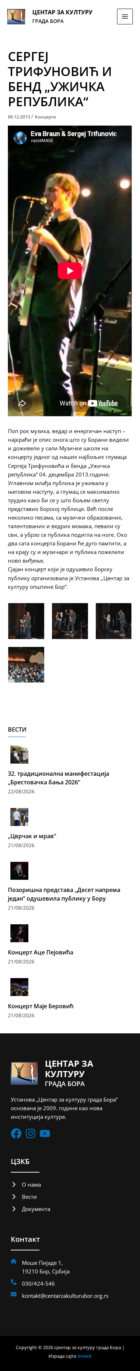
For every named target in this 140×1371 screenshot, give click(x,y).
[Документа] (30, 1209)
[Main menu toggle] (125, 16)
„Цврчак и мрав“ (32, 836)
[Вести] (24, 1196)
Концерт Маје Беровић (41, 1006)
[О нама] (26, 1184)
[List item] (16, 1133)
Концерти (45, 116)
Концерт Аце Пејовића (40, 952)
